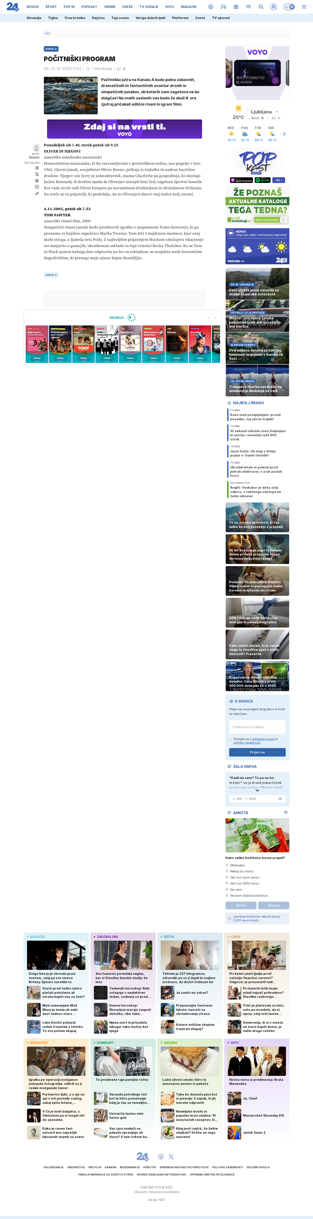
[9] (200, 344)
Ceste (200, 18)
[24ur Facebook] (161, 1156)
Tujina (53, 18)
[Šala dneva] (279, 799)
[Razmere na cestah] (248, 7)
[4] (83, 344)
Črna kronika (75, 18)
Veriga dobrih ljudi (150, 18)
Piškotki (149, 1167)
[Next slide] (215, 318)
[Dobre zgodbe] (211, 7)
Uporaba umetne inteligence (212, 1174)
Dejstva (98, 18)
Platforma (180, 18)
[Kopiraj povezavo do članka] (37, 193)
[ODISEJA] (123, 318)
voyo (235, 1043)
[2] (37, 344)
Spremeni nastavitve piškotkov (184, 1167)
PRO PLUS (94, 1167)
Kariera (110, 1167)
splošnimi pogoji (263, 739)
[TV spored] (236, 7)
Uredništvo (76, 1167)
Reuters (34, 157)
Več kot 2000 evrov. (245, 883)
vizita (169, 937)
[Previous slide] (208, 318)
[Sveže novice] (47, 33)
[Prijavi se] (273, 6)
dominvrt (105, 1043)
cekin (235, 937)
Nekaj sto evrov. (242, 871)
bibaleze (37, 937)
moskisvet (39, 1043)
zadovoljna (107, 937)
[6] (130, 344)
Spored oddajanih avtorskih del (162, 1174)
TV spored (221, 18)
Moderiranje (130, 1167)
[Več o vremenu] (283, 134)
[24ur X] (171, 1156)
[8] (176, 344)
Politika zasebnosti (227, 1167)
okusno (170, 1043)
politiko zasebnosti (247, 742)
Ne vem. (236, 890)
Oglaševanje (53, 1167)
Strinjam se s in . (256, 740)
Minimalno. (238, 865)
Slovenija (34, 18)
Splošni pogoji (258, 1167)
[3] (60, 344)
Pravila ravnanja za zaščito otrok (105, 1174)
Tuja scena (120, 18)
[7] (153, 344)
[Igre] (223, 7)
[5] (107, 344)
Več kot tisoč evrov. (245, 877)
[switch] (289, 6)
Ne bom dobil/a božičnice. (249, 896)
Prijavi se (257, 752)
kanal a (51, 274)
